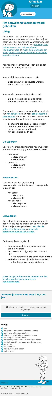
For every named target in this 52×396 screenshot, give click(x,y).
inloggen (35, 6)
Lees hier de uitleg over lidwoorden (23, 227)
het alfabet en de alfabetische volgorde (21, 331)
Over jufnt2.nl (22, 393)
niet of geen (9, 351)
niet (5, 328)
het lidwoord (13, 113)
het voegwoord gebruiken (15, 337)
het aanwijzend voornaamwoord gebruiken (22, 340)
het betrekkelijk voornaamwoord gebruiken (22, 342)
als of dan (8, 344)
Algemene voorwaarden (11, 388)
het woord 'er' (10, 346)
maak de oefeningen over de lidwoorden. (20, 230)
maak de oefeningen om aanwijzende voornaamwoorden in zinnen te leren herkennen (25, 53)
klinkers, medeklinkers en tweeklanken (20, 335)
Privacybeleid (7, 393)
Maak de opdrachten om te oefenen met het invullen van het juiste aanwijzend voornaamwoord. (25, 279)
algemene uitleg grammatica (16, 333)
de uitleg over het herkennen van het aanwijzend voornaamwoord (25, 47)
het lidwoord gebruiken (14, 349)
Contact (4, 383)
